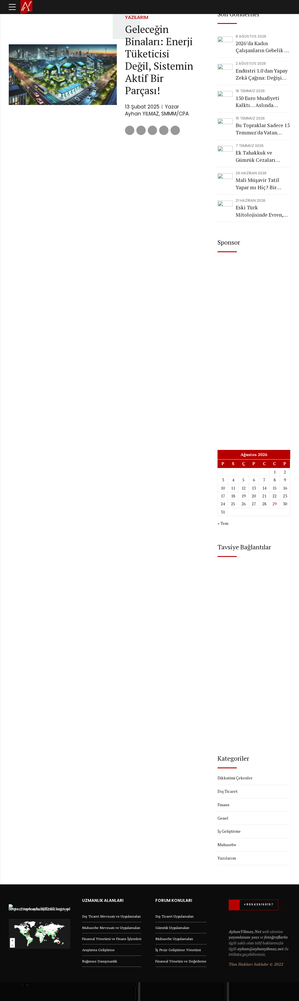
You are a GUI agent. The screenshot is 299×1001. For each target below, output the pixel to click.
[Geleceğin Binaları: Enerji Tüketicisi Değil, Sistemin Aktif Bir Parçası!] (63, 74)
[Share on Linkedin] (152, 130)
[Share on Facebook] (129, 130)
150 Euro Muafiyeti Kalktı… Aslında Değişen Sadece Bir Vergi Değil (258, 102)
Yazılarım (136, 17)
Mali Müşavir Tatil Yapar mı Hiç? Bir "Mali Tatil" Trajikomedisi (257, 184)
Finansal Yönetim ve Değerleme (180, 961)
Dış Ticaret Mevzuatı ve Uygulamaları (111, 916)
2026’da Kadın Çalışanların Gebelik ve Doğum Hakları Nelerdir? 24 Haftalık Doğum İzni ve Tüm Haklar (263, 47)
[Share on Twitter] (141, 130)
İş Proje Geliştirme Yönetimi (178, 949)
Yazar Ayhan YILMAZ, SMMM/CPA (157, 110)
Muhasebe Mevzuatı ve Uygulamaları (111, 927)
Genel (223, 818)
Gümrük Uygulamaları (172, 927)
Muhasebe (227, 844)
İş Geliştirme (229, 831)
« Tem (223, 523)
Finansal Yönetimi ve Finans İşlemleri (111, 938)
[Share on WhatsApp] (175, 130)
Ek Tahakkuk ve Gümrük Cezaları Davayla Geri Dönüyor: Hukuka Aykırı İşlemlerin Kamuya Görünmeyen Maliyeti (262, 156)
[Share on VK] (163, 130)
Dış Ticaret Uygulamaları (174, 916)
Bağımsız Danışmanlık (99, 961)
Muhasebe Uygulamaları (174, 938)
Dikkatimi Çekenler (235, 778)
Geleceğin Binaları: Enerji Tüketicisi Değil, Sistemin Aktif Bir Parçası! (159, 59)
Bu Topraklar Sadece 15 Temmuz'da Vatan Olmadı (263, 129)
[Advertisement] (254, 346)
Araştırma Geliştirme (98, 949)
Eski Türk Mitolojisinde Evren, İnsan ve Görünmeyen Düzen (261, 211)
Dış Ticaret (228, 791)
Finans (224, 804)
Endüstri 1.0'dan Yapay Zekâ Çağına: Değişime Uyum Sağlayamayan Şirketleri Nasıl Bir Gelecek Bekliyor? (262, 74)
